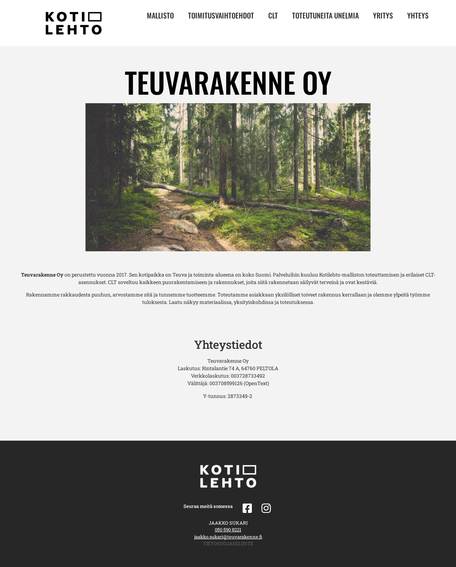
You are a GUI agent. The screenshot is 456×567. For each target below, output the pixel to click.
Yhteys (418, 15)
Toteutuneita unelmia (325, 15)
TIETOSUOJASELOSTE (228, 543)
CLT (273, 15)
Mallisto (160, 15)
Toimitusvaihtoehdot (221, 15)
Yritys (383, 15)
